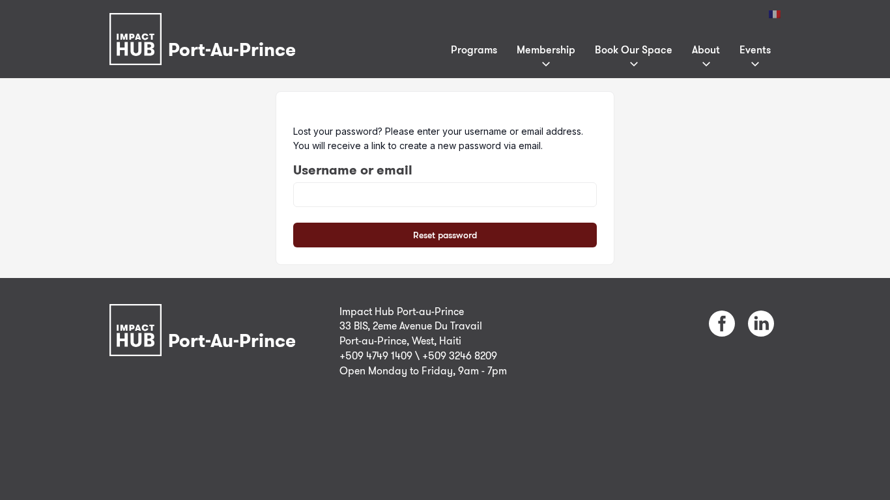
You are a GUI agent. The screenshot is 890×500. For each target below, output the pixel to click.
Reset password (445, 234)
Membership (546, 49)
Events (755, 49)
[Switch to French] (775, 14)
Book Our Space (633, 49)
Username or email (352, 169)
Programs (474, 49)
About (706, 49)
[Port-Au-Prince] (205, 22)
